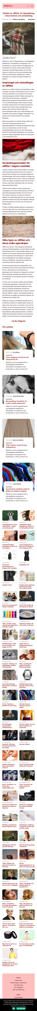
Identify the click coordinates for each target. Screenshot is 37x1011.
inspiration (31, 19)
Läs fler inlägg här (18, 321)
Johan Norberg (17, 484)
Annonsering (18, 997)
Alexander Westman (18, 396)
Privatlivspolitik (21, 1008)
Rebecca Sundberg (19, 19)
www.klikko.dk (20, 989)
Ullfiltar (4, 61)
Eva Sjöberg (16, 352)
